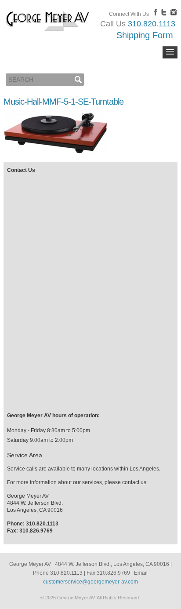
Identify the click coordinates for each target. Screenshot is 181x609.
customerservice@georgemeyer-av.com (90, 582)
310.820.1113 (151, 23)
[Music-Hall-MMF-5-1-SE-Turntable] (56, 153)
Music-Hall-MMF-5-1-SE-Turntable (63, 101)
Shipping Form (144, 35)
